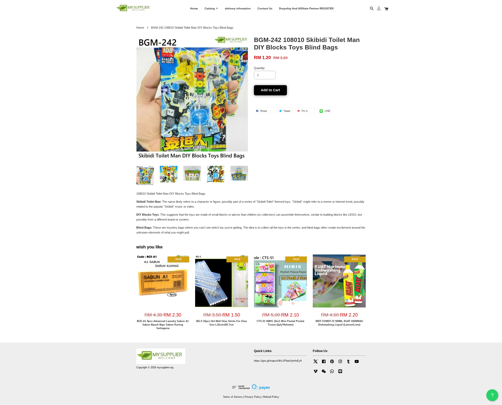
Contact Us (264, 8)
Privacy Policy (253, 396)
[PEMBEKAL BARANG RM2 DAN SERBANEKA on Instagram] (340, 363)
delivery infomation (238, 8)
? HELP (492, 396)
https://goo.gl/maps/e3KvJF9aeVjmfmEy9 (278, 360)
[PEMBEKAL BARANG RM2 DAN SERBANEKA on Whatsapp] (332, 373)
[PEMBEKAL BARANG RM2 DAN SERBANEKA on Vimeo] (315, 373)
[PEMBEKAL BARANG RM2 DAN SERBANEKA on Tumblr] (348, 363)
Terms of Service (232, 396)
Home (194, 8)
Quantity (259, 68)
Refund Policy (271, 396)
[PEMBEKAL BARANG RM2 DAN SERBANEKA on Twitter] (315, 363)
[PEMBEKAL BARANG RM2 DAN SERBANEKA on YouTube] (356, 363)
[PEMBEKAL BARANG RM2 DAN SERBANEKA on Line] (340, 373)
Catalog (210, 8)
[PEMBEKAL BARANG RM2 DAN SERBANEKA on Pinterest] (332, 363)
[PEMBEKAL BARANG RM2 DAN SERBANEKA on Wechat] (323, 373)
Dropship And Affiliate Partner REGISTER (306, 8)
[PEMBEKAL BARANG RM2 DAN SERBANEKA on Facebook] (323, 363)
